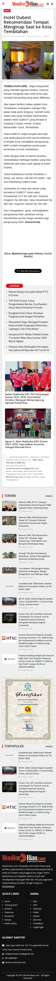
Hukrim (36, 916)
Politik (36, 912)
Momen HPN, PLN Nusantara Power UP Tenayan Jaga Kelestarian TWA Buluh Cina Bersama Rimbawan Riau (33, 539)
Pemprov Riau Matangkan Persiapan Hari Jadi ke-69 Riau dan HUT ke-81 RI (29, 348)
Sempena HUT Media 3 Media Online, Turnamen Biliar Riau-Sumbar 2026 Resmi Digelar (29, 338)
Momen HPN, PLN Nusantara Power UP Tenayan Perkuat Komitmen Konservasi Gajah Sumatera (33, 521)
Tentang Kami (11, 905)
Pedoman (8, 912)
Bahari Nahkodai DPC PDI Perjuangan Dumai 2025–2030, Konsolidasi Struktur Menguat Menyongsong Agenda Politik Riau (27, 398)
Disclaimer (9, 916)
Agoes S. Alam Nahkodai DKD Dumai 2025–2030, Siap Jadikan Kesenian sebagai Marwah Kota (26, 444)
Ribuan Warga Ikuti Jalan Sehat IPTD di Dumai (28, 293)
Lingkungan (38, 927)
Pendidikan (38, 923)
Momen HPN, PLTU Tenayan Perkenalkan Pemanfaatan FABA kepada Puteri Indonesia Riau (35, 505)
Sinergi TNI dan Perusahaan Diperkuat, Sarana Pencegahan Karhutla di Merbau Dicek (34, 556)
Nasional (37, 908)
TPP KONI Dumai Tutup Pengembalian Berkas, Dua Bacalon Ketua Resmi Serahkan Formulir (28, 304)
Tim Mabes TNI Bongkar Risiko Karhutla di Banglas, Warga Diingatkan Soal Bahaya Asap (34, 571)
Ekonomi (37, 919)
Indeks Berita (10, 923)
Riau (7, 10)
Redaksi (8, 908)
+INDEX (49, 496)
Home (7, 901)
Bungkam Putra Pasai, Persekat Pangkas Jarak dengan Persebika (26, 315)
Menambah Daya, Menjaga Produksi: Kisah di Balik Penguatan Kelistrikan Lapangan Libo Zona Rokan (28, 325)
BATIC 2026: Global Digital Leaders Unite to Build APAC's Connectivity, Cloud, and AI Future (36, 601)
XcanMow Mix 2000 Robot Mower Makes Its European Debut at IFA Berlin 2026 (35, 586)
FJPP (35, 905)
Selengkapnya (8, 886)
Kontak (7, 919)
